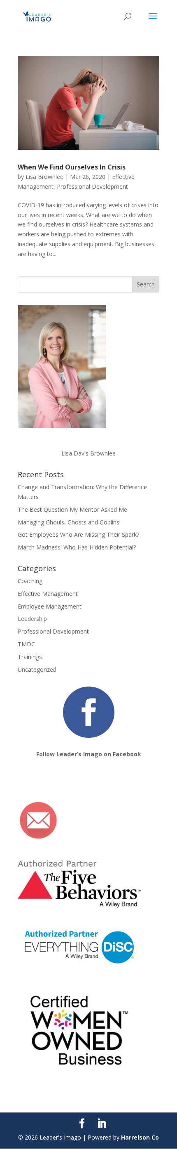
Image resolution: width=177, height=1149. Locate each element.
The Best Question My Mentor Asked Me (72, 509)
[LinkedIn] (102, 1124)
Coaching (30, 581)
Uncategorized (37, 669)
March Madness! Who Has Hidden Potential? (77, 547)
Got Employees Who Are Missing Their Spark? (78, 534)
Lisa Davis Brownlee (88, 453)
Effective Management (48, 593)
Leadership (32, 619)
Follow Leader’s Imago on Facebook (88, 754)
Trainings (30, 657)
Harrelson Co (140, 1137)
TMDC (26, 644)
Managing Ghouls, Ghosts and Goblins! (69, 522)
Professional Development (92, 186)
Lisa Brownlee (44, 177)
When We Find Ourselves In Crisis (72, 167)
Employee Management (50, 606)
